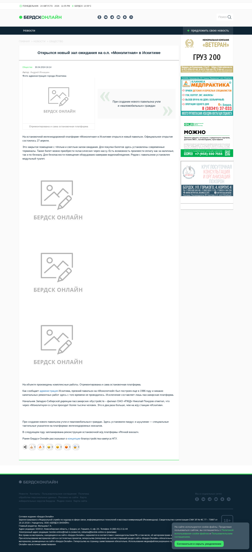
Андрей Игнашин (39, 72)
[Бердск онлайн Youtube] (118, 17)
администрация (49, 390)
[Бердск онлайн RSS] (131, 17)
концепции (74, 438)
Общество (27, 67)
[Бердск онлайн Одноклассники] (99, 17)
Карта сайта (80, 501)
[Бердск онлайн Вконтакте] (106, 17)
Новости (29, 30)
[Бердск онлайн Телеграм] (112, 17)
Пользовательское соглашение (59, 493)
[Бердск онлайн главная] (38, 482)
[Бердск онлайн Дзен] (125, 17)
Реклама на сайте (68, 497)
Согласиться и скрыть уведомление (199, 543)
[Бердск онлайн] (40, 17)
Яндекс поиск (64, 501)
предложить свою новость (210, 30)
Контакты (35, 493)
